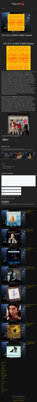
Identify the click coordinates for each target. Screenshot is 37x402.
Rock (28, 325)
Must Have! (3, 381)
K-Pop (4, 164)
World (2, 391)
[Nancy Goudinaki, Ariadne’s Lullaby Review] (18, 155)
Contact (18, 398)
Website (16, 136)
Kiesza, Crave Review (7, 167)
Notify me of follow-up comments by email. (10, 196)
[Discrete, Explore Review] (6, 155)
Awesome (3, 362)
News (2, 383)
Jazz (28, 231)
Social (2, 388)
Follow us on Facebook (18, 400)
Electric (2, 371)
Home (13, 398)
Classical (3, 365)
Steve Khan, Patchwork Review (9, 166)
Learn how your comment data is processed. (25, 204)
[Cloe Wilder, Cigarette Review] (30, 155)
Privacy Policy (22, 398)
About (16, 398)
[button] (34, 8)
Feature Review (4, 375)
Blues (2, 363)
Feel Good (3, 376)
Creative (3, 368)
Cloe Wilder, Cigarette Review (29, 158)
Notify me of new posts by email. (8, 198)
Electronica (3, 373)
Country (28, 212)
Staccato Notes (4, 390)
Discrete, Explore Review (5, 158)
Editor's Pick (3, 370)
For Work (3, 378)
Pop (3, 163)
